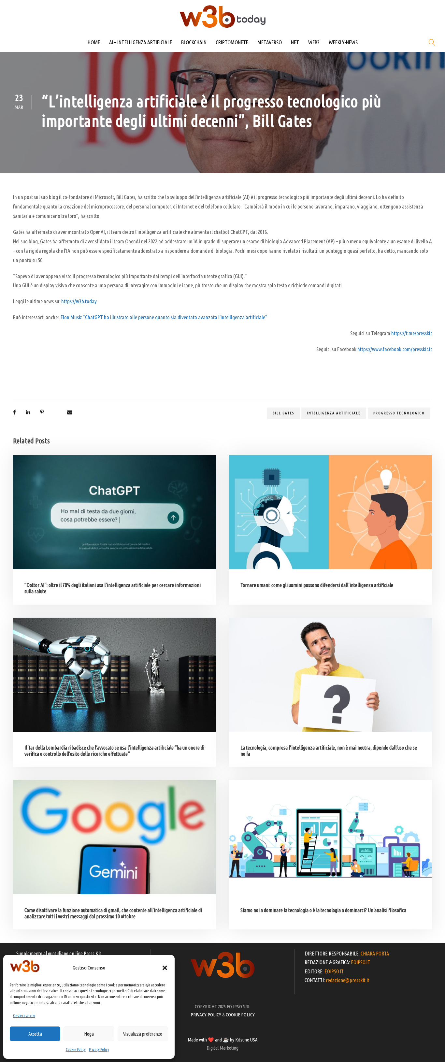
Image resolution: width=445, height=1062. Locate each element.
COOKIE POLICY (240, 1014)
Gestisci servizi (24, 1015)
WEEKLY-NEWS (343, 42)
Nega (89, 1034)
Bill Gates (283, 413)
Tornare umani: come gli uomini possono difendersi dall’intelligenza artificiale (316, 585)
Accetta (35, 1034)
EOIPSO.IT (360, 962)
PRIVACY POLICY (206, 1014)
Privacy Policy (99, 1049)
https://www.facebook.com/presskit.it (394, 349)
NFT (295, 42)
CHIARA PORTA (375, 953)
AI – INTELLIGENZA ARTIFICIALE (140, 42)
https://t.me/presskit (411, 333)
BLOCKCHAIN (194, 42)
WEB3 (314, 42)
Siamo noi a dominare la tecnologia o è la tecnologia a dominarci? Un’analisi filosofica (323, 910)
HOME (94, 42)
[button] (165, 968)
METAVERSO (269, 42)
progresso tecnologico (399, 413)
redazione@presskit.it (347, 980)
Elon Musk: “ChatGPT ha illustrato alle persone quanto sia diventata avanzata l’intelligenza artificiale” (164, 317)
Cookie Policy (76, 1049)
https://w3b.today (79, 301)
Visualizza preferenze (142, 1034)
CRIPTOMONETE (232, 42)
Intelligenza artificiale (334, 413)
